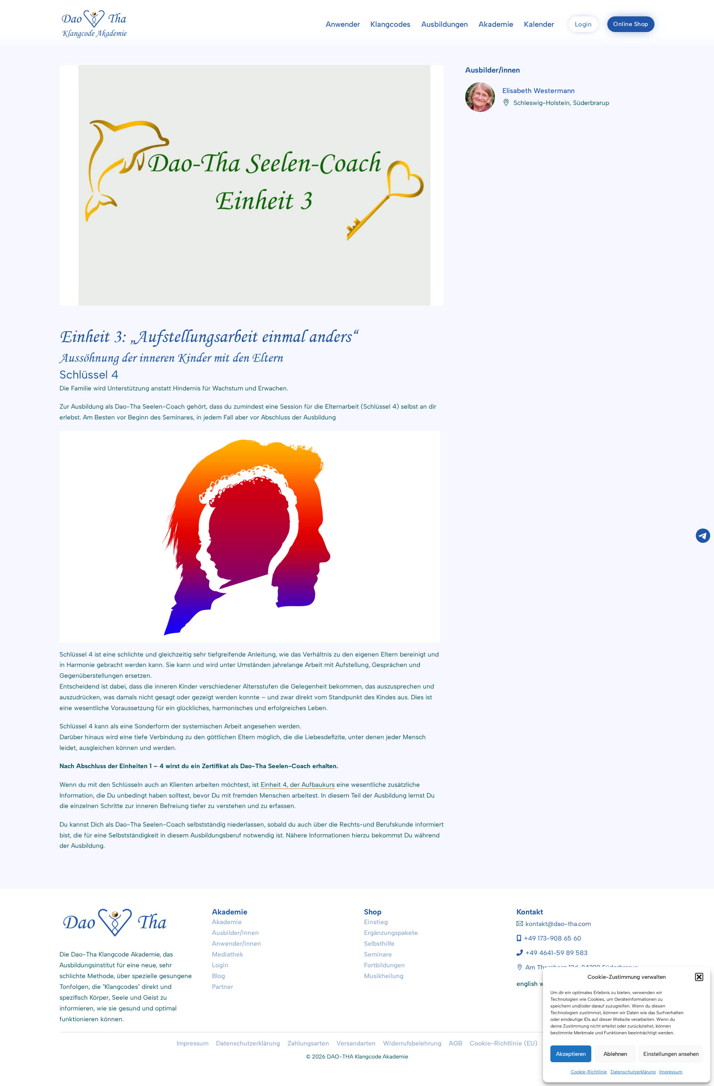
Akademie (496, 24)
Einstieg (376, 922)
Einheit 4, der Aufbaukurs (298, 784)
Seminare (378, 954)
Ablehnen (615, 1054)
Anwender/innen (236, 943)
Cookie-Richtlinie (589, 1071)
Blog (218, 976)
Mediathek (227, 954)
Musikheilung (383, 976)
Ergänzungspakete (391, 932)
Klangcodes (390, 24)
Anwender (343, 24)
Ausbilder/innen (235, 932)
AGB (455, 1043)
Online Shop (631, 24)
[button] (699, 977)
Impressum (670, 1071)
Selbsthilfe (379, 943)
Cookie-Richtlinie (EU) (503, 1043)
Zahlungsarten (308, 1043)
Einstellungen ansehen (671, 1054)
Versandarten (356, 1043)
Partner (222, 986)
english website (540, 983)
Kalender (539, 24)
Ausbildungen (444, 24)
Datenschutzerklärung (633, 1071)
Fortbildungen (384, 965)
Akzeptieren (571, 1054)
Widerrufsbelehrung (412, 1043)
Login (583, 24)
